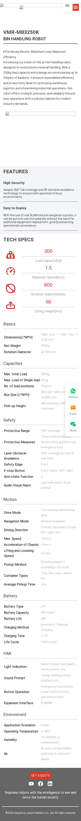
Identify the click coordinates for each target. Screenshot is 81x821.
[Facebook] (40, 783)
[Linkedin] (50, 783)
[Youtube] (31, 783)
